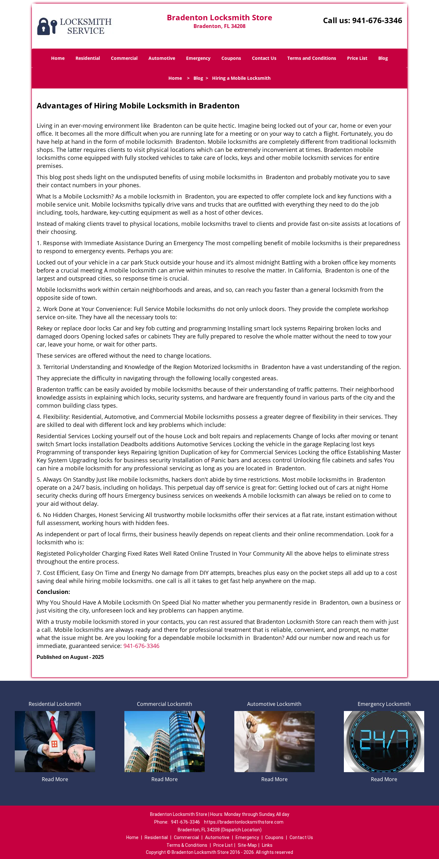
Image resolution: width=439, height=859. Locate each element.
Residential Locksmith (55, 703)
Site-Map (247, 845)
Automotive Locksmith (274, 703)
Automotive (161, 58)
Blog (383, 58)
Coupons (231, 58)
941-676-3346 (377, 20)
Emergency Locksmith (384, 703)
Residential (88, 58)
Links (267, 845)
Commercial (124, 58)
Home (58, 58)
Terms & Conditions (186, 845)
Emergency (198, 58)
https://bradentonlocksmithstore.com (243, 822)
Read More (55, 779)
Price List (357, 58)
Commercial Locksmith (164, 703)
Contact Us (264, 58)
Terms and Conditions (311, 58)
